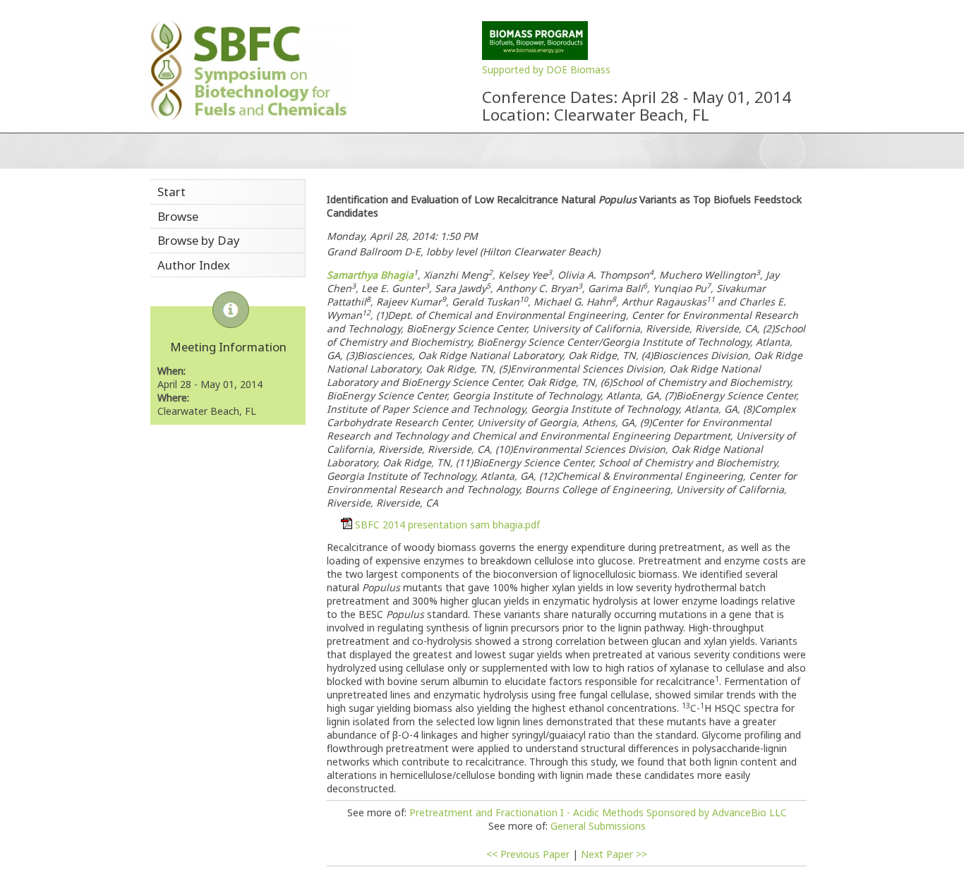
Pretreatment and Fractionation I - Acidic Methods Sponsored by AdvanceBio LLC (598, 812)
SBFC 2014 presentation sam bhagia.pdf (447, 524)
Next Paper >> (614, 854)
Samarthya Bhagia (370, 274)
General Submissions (598, 825)
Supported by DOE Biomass (546, 69)
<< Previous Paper (528, 854)
